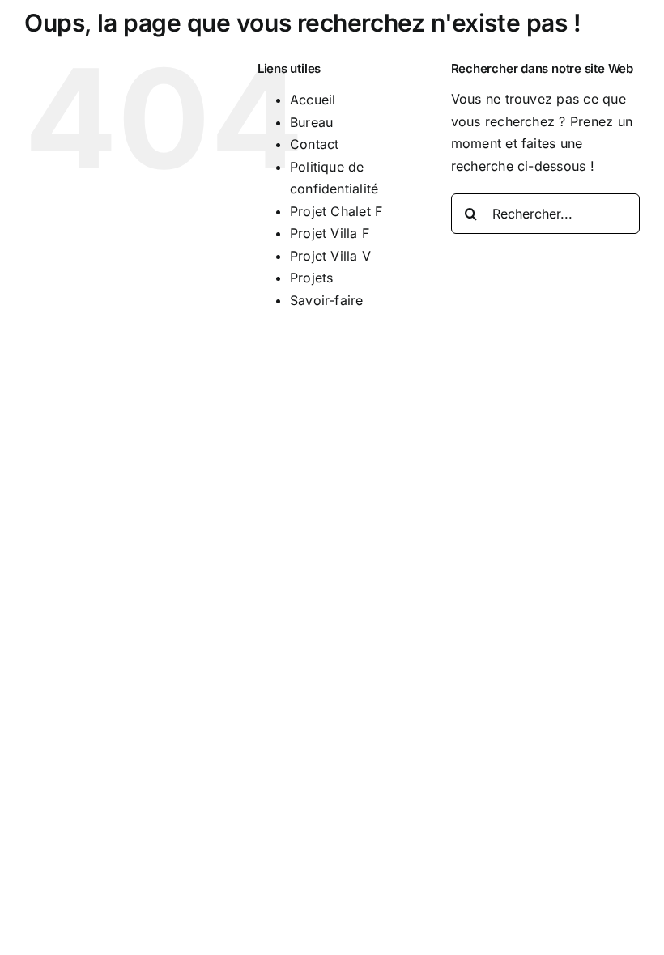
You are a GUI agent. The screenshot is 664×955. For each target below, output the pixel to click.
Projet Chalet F (336, 211)
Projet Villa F (329, 233)
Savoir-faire (327, 300)
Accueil (313, 99)
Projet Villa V (330, 256)
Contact (314, 144)
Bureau (311, 122)
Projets (312, 278)
